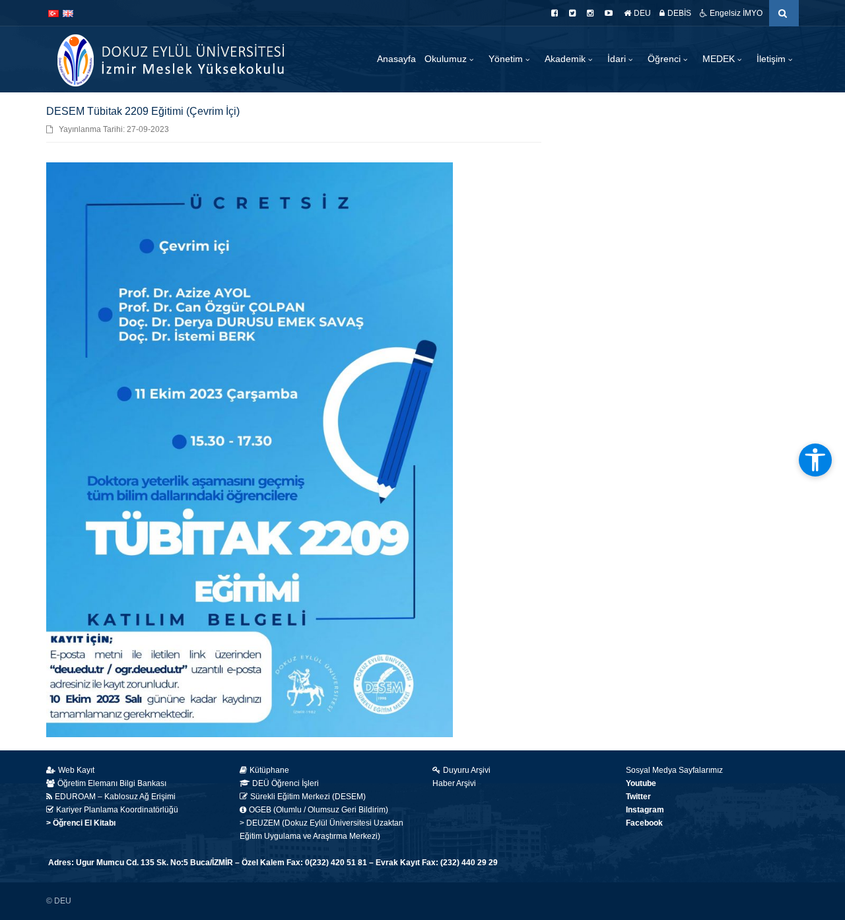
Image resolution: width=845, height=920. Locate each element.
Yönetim (507, 58)
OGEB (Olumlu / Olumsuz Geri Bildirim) (318, 809)
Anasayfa (396, 58)
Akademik (566, 58)
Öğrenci (665, 58)
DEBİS (679, 13)
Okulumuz (446, 58)
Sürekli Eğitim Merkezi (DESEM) (308, 796)
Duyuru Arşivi (466, 770)
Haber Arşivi (454, 783)
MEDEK (719, 58)
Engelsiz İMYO (736, 13)
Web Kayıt (76, 770)
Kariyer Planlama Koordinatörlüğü (117, 809)
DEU (642, 13)
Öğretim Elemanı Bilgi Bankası (111, 783)
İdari (617, 58)
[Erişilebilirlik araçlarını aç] (815, 460)
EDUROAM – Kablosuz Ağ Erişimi (115, 796)
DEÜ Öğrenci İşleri (285, 783)
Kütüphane (269, 770)
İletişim (772, 58)
